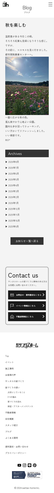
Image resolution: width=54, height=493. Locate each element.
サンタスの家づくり (14, 381)
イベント (9, 362)
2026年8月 (13, 162)
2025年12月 (14, 209)
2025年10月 (14, 220)
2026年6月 (13, 173)
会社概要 (9, 418)
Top (7, 355)
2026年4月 (13, 185)
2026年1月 (13, 203)
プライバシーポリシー (15, 452)
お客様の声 (10, 374)
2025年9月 (13, 226)
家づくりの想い (12, 387)
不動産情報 (10, 412)
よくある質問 (11, 437)
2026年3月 (13, 191)
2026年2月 (13, 197)
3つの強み (11, 396)
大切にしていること (16, 392)
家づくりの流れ (14, 401)
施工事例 (9, 368)
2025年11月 (14, 214)
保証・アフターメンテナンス (20, 406)
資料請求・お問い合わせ (16, 446)
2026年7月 (13, 167)
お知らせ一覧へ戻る (27, 241)
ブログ (8, 431)
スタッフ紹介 (11, 425)
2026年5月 (13, 179)
